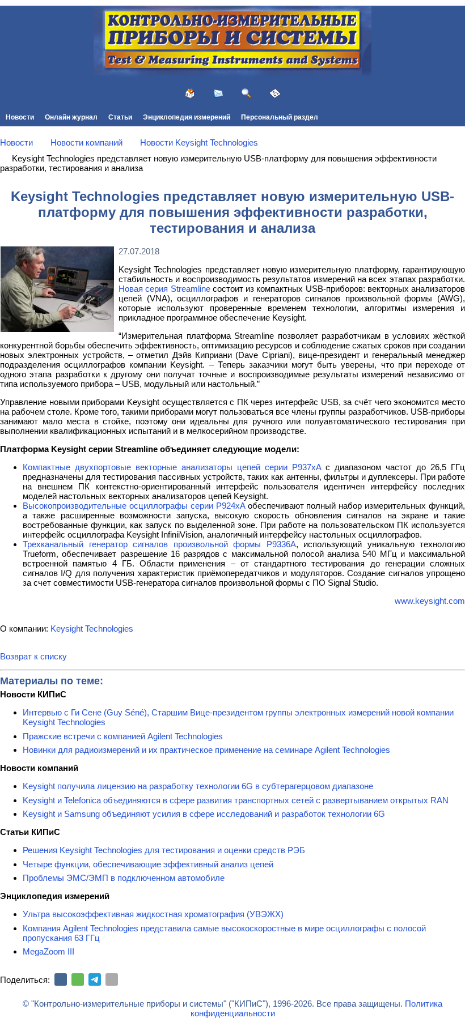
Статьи (120, 117)
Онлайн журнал (71, 117)
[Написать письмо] (218, 93)
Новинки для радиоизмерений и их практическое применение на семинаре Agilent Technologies (206, 750)
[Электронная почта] (111, 979)
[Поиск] (246, 93)
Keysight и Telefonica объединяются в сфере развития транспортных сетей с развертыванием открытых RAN (236, 800)
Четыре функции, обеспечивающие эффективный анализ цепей (148, 864)
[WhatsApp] (77, 979)
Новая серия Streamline (164, 288)
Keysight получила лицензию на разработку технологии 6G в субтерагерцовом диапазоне (198, 786)
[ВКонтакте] (60, 979)
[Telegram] (94, 979)
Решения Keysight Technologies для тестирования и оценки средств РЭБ (164, 850)
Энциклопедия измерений (186, 117)
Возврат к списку (33, 656)
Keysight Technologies (91, 628)
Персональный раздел (279, 117)
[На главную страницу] (190, 93)
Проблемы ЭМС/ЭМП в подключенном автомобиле (124, 878)
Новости (20, 117)
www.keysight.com (430, 601)
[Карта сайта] (275, 93)
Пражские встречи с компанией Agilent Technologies (123, 736)
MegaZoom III (48, 951)
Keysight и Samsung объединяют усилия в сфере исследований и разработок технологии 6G (204, 814)
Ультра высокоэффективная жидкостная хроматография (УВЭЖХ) (153, 914)
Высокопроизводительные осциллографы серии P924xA (134, 505)
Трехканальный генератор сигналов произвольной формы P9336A (159, 544)
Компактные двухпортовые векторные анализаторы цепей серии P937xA (172, 467)
